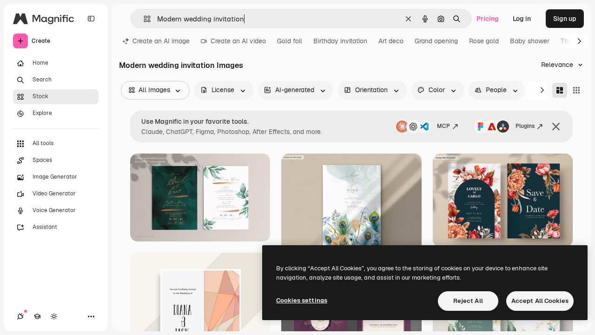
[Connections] (20, 316)
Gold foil (289, 41)
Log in (522, 18)
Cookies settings (301, 300)
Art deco (390, 41)
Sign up (564, 18)
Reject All (468, 301)
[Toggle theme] (53, 316)
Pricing (487, 18)
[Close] (556, 126)
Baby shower (529, 41)
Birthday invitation (340, 41)
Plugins (525, 126)
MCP (443, 126)
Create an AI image (161, 41)
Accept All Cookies (540, 301)
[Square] (576, 90)
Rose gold (484, 41)
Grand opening (436, 41)
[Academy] (37, 316)
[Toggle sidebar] (91, 18)
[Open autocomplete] (143, 18)
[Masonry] (559, 90)
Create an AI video (238, 41)
